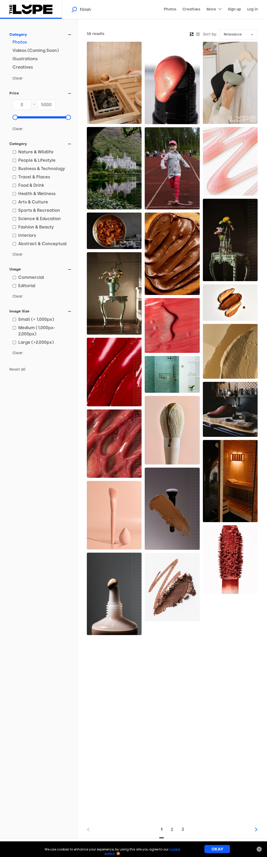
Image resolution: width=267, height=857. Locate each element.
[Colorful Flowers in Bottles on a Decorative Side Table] (230, 240)
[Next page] (252, 829)
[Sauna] (230, 481)
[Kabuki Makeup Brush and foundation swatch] (172, 509)
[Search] (74, 9)
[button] (15, 117)
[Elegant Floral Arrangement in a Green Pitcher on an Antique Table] (114, 293)
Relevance (233, 34)
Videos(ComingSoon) (36, 50)
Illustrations (25, 58)
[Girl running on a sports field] (172, 168)
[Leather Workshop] (230, 409)
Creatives (23, 67)
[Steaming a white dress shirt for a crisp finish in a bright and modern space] (230, 83)
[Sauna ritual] (114, 83)
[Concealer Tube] (114, 594)
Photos (20, 42)
